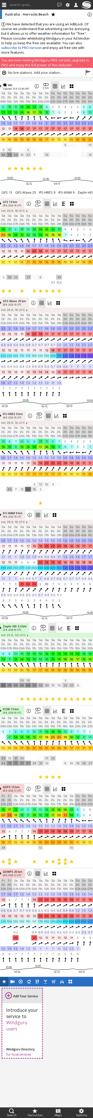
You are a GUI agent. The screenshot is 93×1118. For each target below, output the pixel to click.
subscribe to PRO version (21, 47)
